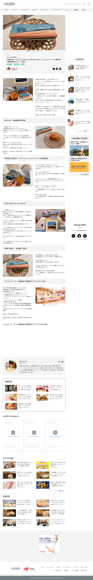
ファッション (50, 567)
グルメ (42, 567)
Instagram (85, 239)
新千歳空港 (14, 57)
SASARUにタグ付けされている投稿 (13, 450)
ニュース (75, 567)
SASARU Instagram (11, 416)
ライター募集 (74, 570)
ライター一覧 (83, 567)
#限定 (23, 64)
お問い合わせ (84, 570)
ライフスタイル (67, 567)
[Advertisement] (79, 24)
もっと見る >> (85, 174)
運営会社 (66, 570)
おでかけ (58, 567)
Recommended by (56, 490)
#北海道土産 (16, 64)
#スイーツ (9, 64)
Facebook (79, 239)
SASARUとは (58, 570)
